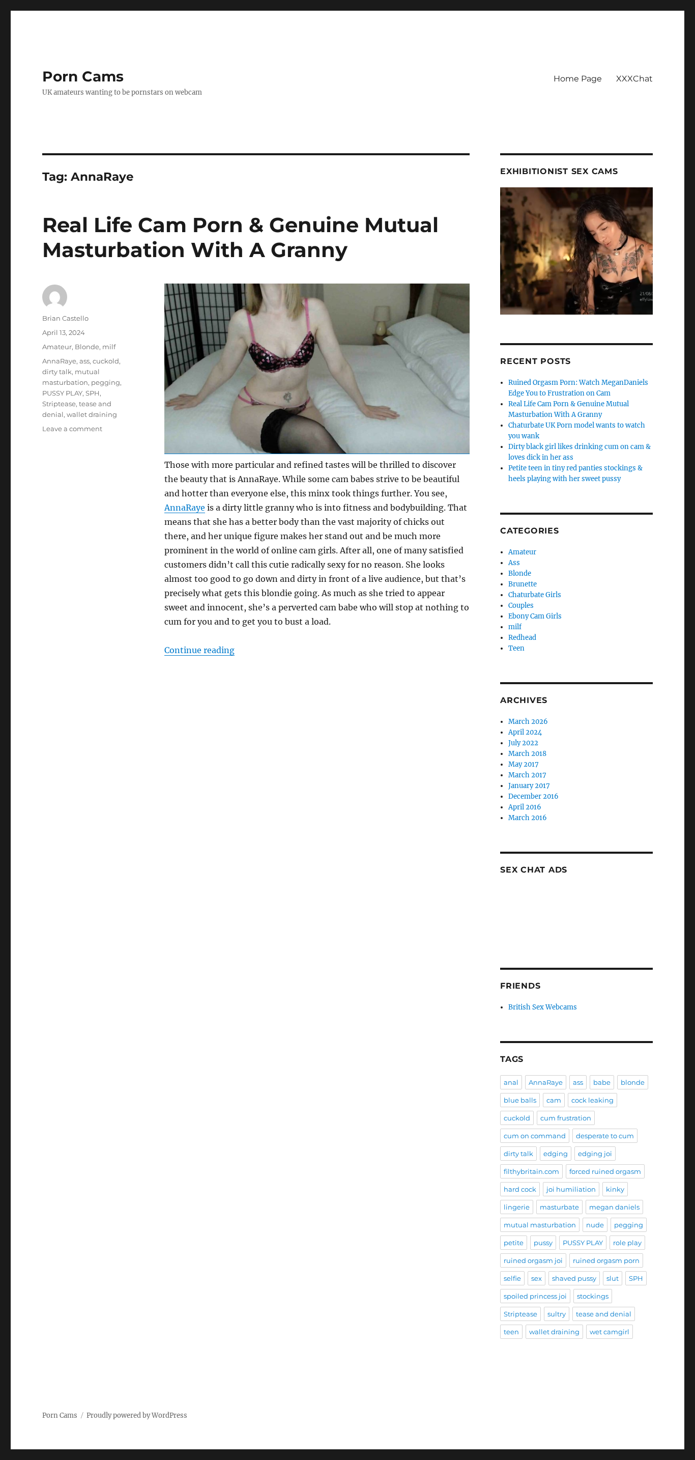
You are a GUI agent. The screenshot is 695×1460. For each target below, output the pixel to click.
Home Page (578, 78)
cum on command (535, 1136)
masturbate (559, 1207)
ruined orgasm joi (533, 1260)
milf (108, 347)
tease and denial (603, 1314)
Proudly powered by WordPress (136, 1415)
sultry (556, 1314)
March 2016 (527, 817)
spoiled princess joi (535, 1296)
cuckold (106, 361)
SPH (92, 393)
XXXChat (634, 78)
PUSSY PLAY (62, 393)
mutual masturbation (540, 1225)
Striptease (59, 404)
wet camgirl (609, 1332)
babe (602, 1082)
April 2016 (524, 807)
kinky (615, 1189)
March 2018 (527, 753)
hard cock (520, 1189)
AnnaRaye (184, 507)
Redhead (522, 637)
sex (536, 1278)
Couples (521, 605)
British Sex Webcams (542, 1007)
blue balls (520, 1100)
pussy (543, 1243)
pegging (105, 382)
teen (511, 1332)
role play (627, 1243)
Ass (514, 562)
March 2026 (528, 721)
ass (84, 361)
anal (511, 1082)
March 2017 (527, 775)
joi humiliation (571, 1189)
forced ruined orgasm (605, 1171)
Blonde (87, 347)
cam (553, 1100)
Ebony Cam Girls (535, 616)
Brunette (522, 584)
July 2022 (523, 743)
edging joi (595, 1153)
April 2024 (525, 732)
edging (555, 1153)
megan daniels (614, 1207)
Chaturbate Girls (534, 595)
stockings (593, 1296)
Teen (516, 648)
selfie (512, 1278)
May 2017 (523, 764)
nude (595, 1225)
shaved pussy (574, 1278)
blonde (633, 1082)
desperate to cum (605, 1136)
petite (514, 1243)
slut (612, 1278)
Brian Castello (65, 318)
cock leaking (592, 1100)
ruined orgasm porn (606, 1260)
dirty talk (57, 372)
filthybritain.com (531, 1171)
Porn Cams (83, 76)
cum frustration (565, 1118)
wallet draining (92, 414)
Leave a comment (72, 429)
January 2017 (529, 785)
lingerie (517, 1207)
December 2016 (533, 796)
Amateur (57, 347)
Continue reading (199, 650)
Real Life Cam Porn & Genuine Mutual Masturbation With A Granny (240, 237)
